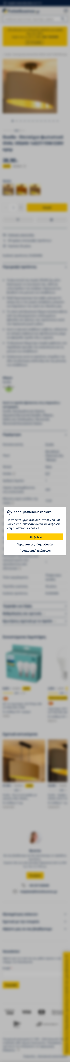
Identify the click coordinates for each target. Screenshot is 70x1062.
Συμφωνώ (35, 537)
